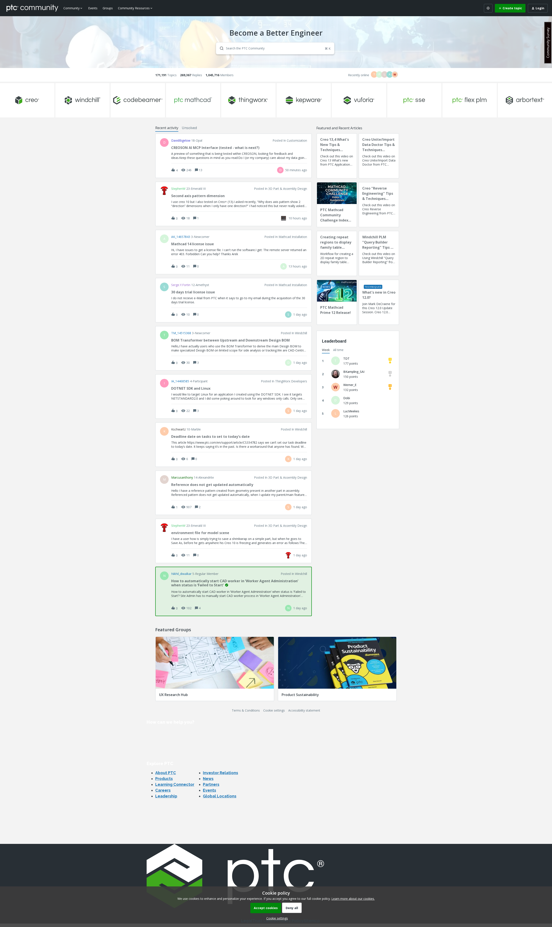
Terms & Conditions (246, 710)
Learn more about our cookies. (353, 899)
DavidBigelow (180, 140)
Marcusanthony (182, 477)
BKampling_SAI (353, 372)
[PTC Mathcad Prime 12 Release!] (337, 302)
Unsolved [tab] (189, 127)
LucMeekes (351, 411)
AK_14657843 (180, 236)
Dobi (346, 398)
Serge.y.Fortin (180, 284)
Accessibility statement (304, 710)
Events (92, 8)
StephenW (178, 188)
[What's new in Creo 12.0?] (379, 302)
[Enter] (220, 48)
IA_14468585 (180, 381)
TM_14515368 (181, 333)
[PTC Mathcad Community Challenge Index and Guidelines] (337, 204)
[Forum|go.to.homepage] (32, 8)
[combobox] (275, 48)
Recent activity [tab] (166, 127)
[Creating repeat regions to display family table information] (337, 253)
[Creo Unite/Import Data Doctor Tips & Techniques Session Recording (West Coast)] (379, 156)
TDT (346, 358)
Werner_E (349, 385)
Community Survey (548, 42)
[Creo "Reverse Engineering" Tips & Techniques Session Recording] (379, 204)
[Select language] (488, 8)
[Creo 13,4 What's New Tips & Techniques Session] (337, 156)
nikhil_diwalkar (181, 573)
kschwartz (178, 429)
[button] (276, 918)
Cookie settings (274, 710)
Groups (108, 8)
